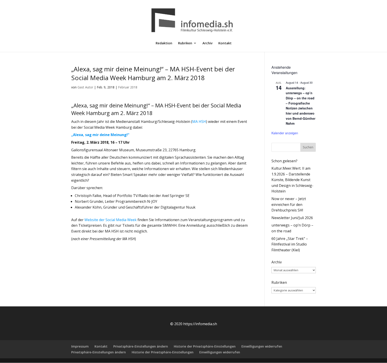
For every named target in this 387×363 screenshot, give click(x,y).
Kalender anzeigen (284, 133)
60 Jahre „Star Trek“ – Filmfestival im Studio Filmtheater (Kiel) (289, 244)
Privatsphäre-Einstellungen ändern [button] (140, 346)
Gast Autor (85, 87)
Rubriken (185, 43)
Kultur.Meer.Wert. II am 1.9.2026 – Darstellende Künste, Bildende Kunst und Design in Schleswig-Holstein (292, 180)
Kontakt (225, 43)
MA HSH (199, 121)
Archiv (207, 43)
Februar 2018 (127, 87)
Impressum (80, 346)
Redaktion (164, 43)
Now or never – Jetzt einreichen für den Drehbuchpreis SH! (288, 204)
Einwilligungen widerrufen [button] (261, 346)
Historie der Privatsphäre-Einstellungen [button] (205, 346)
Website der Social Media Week (110, 219)
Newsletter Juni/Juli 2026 (292, 217)
